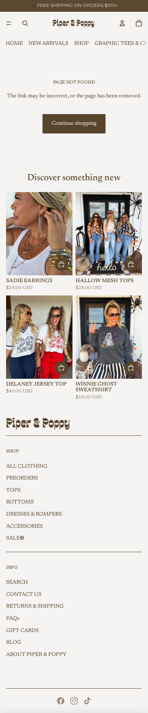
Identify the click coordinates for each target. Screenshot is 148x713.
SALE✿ (15, 538)
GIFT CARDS (22, 631)
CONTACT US (23, 594)
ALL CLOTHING (26, 466)
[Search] (25, 23)
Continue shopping (74, 123)
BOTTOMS (20, 502)
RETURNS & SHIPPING (35, 606)
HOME (14, 43)
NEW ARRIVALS (48, 43)
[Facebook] (60, 700)
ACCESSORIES (24, 526)
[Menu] (8, 23)
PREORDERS (22, 478)
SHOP (81, 43)
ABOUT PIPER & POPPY (36, 654)
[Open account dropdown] (122, 23)
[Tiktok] (87, 700)
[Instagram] (74, 700)
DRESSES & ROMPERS (34, 514)
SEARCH (17, 582)
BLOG (13, 642)
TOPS (13, 490)
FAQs (12, 618)
